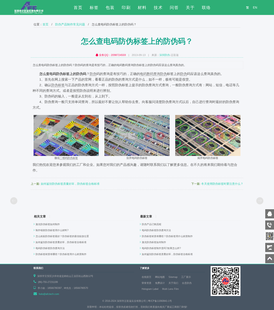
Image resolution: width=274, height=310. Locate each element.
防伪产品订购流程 (151, 224)
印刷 (126, 7)
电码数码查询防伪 (153, 74)
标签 (94, 7)
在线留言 (146, 277)
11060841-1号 (164, 301)
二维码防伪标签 (69, 157)
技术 (158, 7)
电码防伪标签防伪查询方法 (50, 248)
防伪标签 (58, 85)
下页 (260, 201)
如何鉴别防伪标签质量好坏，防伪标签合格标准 (70, 183)
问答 (174, 7)
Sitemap (173, 277)
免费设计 (160, 283)
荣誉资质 (146, 283)
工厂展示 (186, 277)
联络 (206, 7)
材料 (142, 7)
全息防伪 (187, 283)
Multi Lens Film (170, 289)
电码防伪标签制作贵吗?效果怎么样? (161, 248)
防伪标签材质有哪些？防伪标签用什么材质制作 (61, 254)
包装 (110, 7)
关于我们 (173, 283)
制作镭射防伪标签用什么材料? (52, 230)
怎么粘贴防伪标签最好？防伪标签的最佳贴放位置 (62, 236)
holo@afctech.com (49, 294)
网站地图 (160, 277)
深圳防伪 (164, 54)
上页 (14, 201)
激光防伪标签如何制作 (48, 224)
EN (255, 7)
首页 (78, 7)
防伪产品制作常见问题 (70, 24)
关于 (190, 7)
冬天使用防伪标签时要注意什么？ (222, 183)
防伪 (93, 74)
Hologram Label (150, 289)
